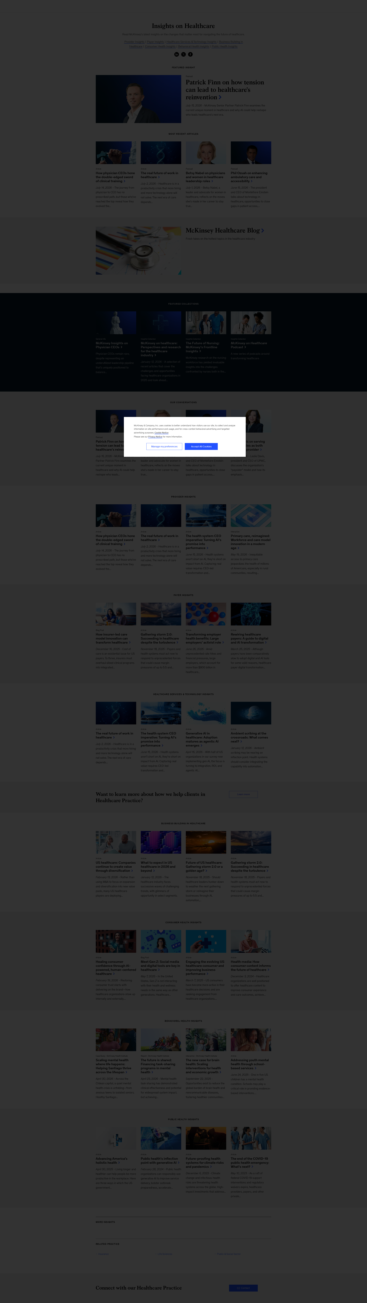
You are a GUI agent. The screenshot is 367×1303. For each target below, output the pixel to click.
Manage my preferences (164, 446)
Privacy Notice (155, 436)
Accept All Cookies (201, 446)
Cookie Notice (161, 432)
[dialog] (185, 437)
